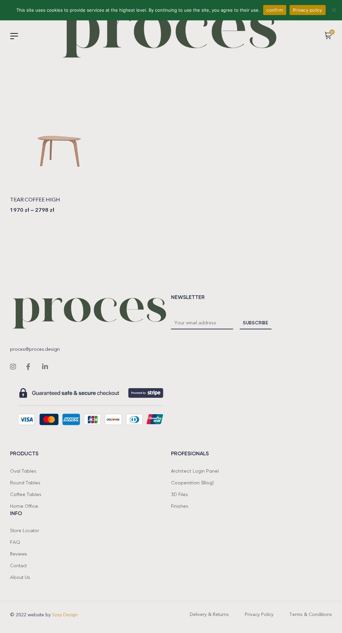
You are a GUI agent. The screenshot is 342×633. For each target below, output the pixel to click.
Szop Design (65, 614)
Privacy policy (307, 10)
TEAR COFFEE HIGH (35, 199)
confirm (275, 10)
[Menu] (14, 36)
